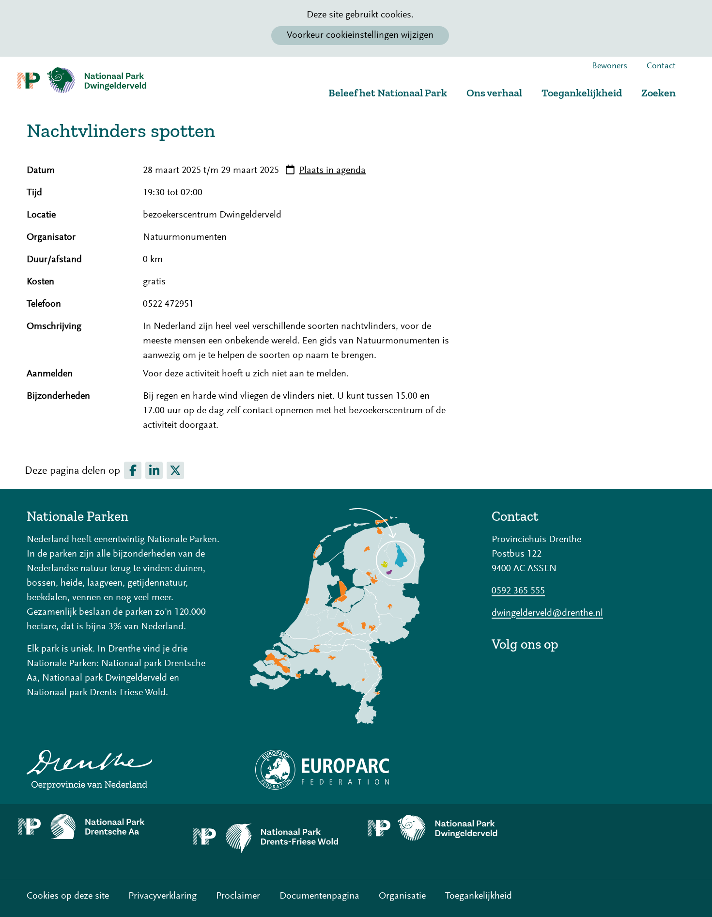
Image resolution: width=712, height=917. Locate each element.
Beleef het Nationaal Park (387, 92)
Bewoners (609, 66)
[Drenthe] (123, 769)
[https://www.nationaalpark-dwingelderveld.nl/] (443, 828)
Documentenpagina (319, 896)
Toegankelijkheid (582, 92)
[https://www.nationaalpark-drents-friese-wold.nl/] (268, 841)
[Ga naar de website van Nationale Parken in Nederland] (356, 616)
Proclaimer (238, 896)
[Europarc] (356, 769)
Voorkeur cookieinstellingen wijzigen (360, 35)
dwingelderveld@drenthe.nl (547, 613)
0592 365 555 (518, 591)
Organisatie (402, 896)
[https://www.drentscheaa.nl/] (94, 827)
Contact (661, 66)
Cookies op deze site (68, 896)
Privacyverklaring (162, 896)
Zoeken (658, 92)
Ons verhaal (494, 92)
